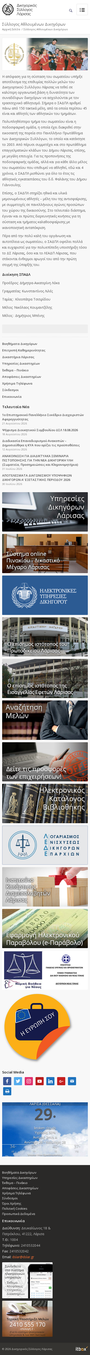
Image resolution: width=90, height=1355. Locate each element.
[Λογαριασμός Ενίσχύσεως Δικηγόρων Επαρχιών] (45, 845)
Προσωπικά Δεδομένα (18, 1214)
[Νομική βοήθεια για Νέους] (45, 970)
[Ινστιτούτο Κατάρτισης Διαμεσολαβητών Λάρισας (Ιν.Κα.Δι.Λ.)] (45, 886)
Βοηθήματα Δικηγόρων (19, 344)
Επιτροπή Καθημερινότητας (23, 350)
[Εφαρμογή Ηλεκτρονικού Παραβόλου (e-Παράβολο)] (45, 928)
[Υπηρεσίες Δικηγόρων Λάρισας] (45, 511)
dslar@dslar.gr (23, 1257)
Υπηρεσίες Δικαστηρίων (21, 363)
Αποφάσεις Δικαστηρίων (21, 376)
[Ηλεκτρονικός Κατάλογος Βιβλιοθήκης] (45, 803)
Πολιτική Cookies (14, 1208)
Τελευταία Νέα (15, 406)
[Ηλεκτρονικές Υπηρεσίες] (45, 595)
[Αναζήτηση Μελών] (45, 720)
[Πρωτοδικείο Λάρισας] (45, 636)
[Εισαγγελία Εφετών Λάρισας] (45, 678)
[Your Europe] (45, 553)
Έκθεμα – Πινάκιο (15, 370)
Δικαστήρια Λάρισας (18, 357)
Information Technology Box (82, 1348)
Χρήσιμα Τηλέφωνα (17, 383)
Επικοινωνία (12, 396)
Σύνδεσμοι (10, 390)
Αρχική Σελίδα (11, 29)
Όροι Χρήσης (11, 1203)
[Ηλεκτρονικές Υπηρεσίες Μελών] (45, 1280)
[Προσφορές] (45, 761)
